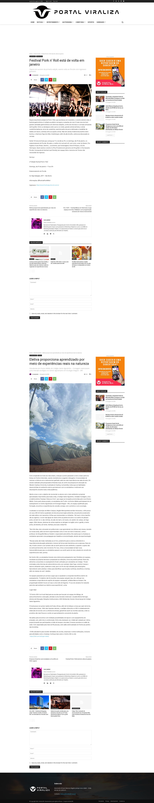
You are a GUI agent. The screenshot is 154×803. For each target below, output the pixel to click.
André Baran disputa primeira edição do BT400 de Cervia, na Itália (114, 107)
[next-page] (33, 271)
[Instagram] (116, 1)
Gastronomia (37, 54)
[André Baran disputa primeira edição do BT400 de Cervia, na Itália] (100, 108)
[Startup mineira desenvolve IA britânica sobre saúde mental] (100, 118)
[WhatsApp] (54, 80)
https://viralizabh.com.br (49, 222)
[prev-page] (30, 271)
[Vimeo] (121, 1)
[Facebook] (114, 1)
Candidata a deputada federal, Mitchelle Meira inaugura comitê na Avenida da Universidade (115, 98)
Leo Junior (35, 75)
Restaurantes (39, 56)
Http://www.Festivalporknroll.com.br (47, 185)
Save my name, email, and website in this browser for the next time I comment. (55, 313)
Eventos (32, 259)
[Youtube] (124, 1)
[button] (122, 22)
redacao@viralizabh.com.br (68, 794)
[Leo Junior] (30, 75)
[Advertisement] (77, 37)
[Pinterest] (50, 80)
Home (31, 54)
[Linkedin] (47, 233)
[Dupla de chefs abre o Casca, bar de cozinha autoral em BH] (60, 253)
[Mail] (50, 233)
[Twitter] (119, 1)
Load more (109, 135)
